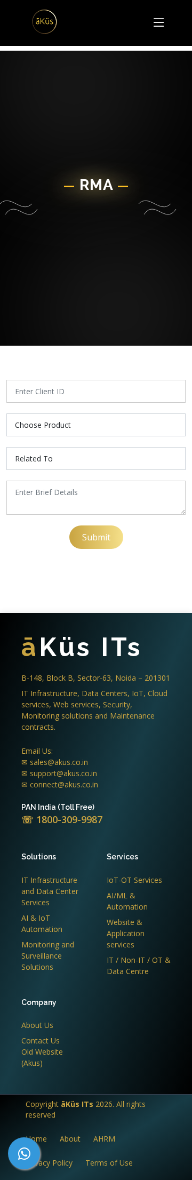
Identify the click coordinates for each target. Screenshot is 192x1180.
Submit (96, 537)
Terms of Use (109, 1163)
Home (36, 1139)
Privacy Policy (49, 1163)
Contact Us (40, 1040)
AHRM (104, 1139)
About (70, 1139)
